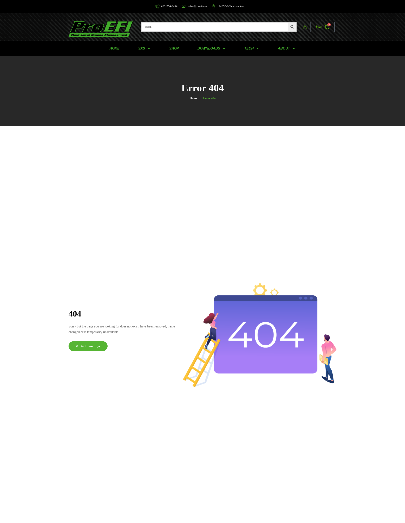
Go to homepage (88, 346)
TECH (249, 48)
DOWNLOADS (208, 48)
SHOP (174, 48)
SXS (141, 48)
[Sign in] (305, 27)
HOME (114, 48)
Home (193, 98)
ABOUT (284, 48)
